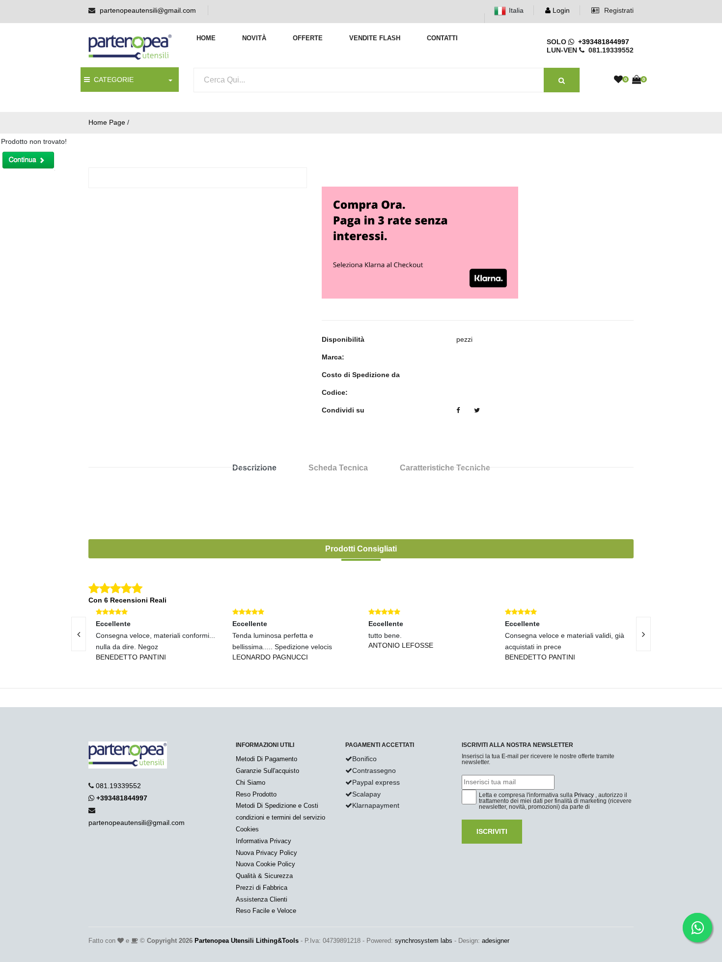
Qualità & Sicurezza (264, 876)
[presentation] (78, 634)
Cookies (247, 829)
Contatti (442, 38)
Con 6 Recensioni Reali (127, 600)
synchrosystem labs (423, 940)
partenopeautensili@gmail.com (148, 10)
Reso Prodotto (256, 794)
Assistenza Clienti (261, 899)
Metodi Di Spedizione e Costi (277, 805)
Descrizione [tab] (254, 468)
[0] (618, 80)
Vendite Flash (374, 38)
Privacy (584, 795)
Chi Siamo (250, 782)
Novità (254, 38)
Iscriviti (491, 831)
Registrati (618, 10)
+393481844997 (601, 42)
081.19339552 (118, 786)
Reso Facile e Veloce (266, 910)
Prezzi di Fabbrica (261, 887)
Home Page (106, 122)
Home (206, 38)
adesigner (495, 940)
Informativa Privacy (263, 841)
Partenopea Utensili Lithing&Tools (246, 940)
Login (560, 10)
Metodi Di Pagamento (266, 759)
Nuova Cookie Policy (265, 864)
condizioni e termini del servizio (280, 817)
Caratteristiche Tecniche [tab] (445, 468)
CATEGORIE (112, 79)
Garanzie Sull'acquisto (267, 770)
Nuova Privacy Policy (266, 852)
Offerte (308, 38)
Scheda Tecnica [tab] (338, 468)
